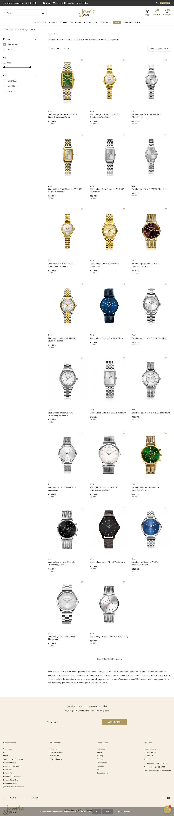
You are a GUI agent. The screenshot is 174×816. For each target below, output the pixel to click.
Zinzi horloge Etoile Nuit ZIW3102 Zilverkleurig (146, 115)
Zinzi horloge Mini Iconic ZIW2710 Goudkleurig (104, 264)
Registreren (54, 749)
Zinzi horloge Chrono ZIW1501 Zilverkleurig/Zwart (61, 563)
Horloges (105, 22)
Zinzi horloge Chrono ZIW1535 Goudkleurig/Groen (145, 488)
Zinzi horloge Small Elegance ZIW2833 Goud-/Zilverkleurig (65, 190)
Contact (6, 752)
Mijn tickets (54, 756)
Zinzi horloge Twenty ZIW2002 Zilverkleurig (151, 413)
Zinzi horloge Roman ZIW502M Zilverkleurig (109, 636)
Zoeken (43, 13)
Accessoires (90, 22)
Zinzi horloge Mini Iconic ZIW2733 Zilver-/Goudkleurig (62, 339)
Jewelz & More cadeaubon (13, 787)
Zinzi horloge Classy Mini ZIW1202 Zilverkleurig (63, 637)
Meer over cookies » (124, 811)
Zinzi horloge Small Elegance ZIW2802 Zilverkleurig (107, 190)
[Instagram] (168, 798)
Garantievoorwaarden (12, 776)
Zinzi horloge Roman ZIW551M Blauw (107, 338)
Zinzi (10, 49)
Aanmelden (114, 722)
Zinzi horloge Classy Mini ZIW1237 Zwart (108, 562)
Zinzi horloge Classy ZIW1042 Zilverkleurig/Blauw (145, 563)
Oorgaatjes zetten (10, 783)
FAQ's (5, 756)
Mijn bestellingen (56, 752)
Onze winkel (8, 749)
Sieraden (76, 22)
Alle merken (13, 44)
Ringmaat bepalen (10, 780)
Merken (53, 22)
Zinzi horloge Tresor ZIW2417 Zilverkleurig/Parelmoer (61, 414)
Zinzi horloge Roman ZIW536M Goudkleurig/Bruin (145, 264)
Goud (12, 86)
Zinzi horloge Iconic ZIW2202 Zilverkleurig (150, 338)
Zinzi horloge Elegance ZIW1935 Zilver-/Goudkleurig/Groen (62, 115)
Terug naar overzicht (11, 29)
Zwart (12, 91)
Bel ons (13, 798)
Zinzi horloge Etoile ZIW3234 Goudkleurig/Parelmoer (61, 264)
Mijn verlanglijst (56, 759)
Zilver (12, 81)
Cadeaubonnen (132, 22)
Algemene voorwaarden (13, 766)
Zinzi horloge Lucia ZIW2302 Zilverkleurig (108, 413)
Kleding (64, 22)
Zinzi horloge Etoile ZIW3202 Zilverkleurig (150, 189)
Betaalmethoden (9, 763)
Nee (107, 811)
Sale (116, 22)
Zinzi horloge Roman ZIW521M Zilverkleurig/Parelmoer (103, 488)
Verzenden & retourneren (13, 759)
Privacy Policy (8, 773)
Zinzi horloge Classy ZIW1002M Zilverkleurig (62, 488)
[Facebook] (163, 798)
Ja (96, 811)
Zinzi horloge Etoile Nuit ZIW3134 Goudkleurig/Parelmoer (105, 115)
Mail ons (34, 798)
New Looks (40, 22)
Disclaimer (7, 770)
